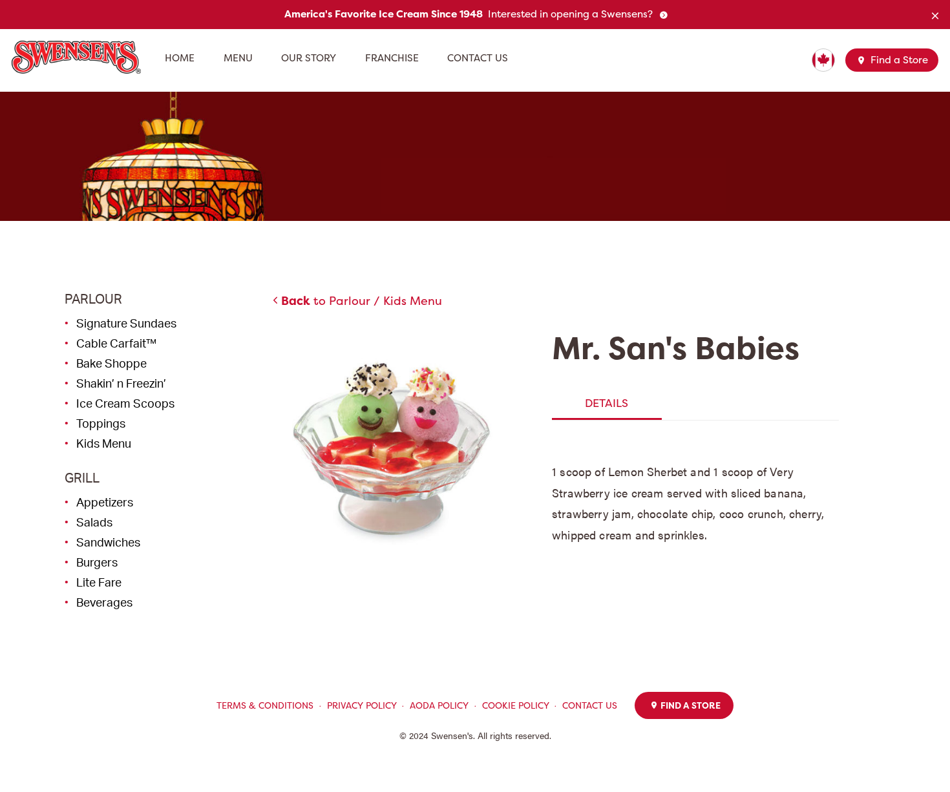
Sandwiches (108, 542)
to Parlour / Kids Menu (361, 301)
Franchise (392, 58)
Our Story (308, 58)
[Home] (81, 57)
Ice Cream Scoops (125, 403)
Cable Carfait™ (116, 343)
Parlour (93, 299)
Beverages (104, 602)
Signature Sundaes (126, 323)
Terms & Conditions (264, 705)
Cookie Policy (515, 705)
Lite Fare (98, 582)
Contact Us (477, 58)
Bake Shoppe (111, 363)
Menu (238, 58)
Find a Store (898, 60)
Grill (82, 478)
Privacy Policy (362, 705)
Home (180, 58)
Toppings (100, 423)
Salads (94, 522)
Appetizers (104, 502)
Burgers (97, 562)
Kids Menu (103, 443)
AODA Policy (439, 705)
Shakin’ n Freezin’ (121, 383)
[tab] (607, 403)
